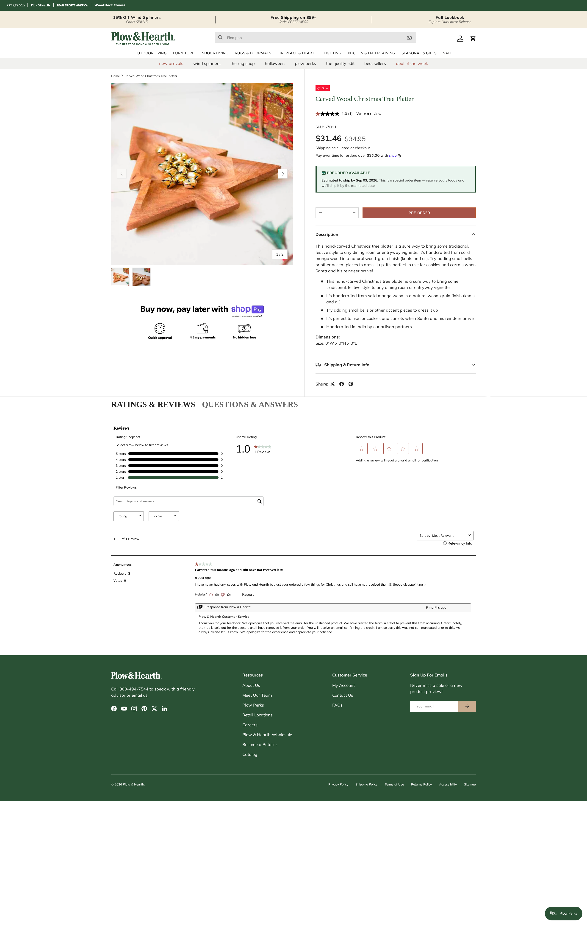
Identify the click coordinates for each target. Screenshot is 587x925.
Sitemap (470, 784)
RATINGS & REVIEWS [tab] (153, 404)
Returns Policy (421, 784)
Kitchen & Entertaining (371, 53)
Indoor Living (215, 53)
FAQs (337, 705)
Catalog (249, 754)
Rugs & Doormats (253, 53)
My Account (343, 685)
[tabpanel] (293, 533)
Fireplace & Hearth (297, 53)
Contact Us (342, 695)
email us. (140, 695)
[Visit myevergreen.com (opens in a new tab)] (16, 5)
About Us (251, 685)
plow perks (305, 63)
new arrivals (171, 63)
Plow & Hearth (133, 784)
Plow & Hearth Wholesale (267, 734)
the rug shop (242, 63)
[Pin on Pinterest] (350, 383)
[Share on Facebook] (341, 383)
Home (115, 76)
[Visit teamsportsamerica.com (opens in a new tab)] (72, 5)
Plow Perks (253, 705)
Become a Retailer (259, 744)
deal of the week (412, 63)
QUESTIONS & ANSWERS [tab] (250, 404)
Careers (250, 724)
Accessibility (448, 784)
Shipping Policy (366, 784)
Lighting (332, 53)
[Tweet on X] (332, 383)
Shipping (323, 147)
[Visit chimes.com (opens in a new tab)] (109, 5)
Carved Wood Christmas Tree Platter (151, 76)
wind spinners (207, 63)
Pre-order (419, 212)
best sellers (375, 63)
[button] (473, 39)
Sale (447, 53)
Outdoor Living (151, 53)
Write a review (369, 113)
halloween (275, 63)
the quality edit (340, 63)
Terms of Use (394, 784)
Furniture (183, 53)
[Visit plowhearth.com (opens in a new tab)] (40, 5)
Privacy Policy (338, 784)
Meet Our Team (257, 695)
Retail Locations (257, 715)
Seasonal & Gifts (419, 53)
